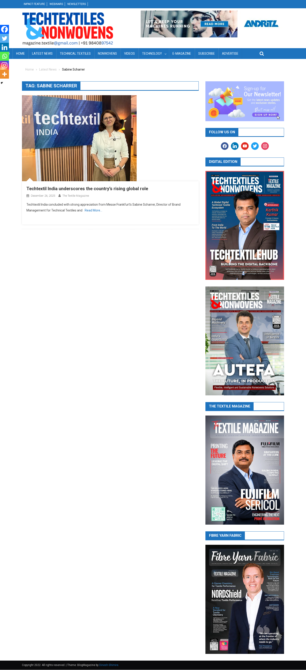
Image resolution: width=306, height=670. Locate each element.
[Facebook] (4, 29)
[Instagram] (4, 65)
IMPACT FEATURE (34, 4)
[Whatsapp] (4, 56)
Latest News (42, 53)
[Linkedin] (4, 47)
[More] (4, 74)
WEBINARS (56, 4)
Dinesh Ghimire (108, 665)
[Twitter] (4, 38)
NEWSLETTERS (76, 4)
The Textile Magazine (75, 195)
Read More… (93, 210)
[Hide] (2, 83)
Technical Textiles (75, 53)
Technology (152, 53)
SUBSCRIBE (206, 53)
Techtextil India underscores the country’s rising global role (87, 188)
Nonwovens (107, 53)
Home (20, 53)
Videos (129, 53)
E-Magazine (181, 53)
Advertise (230, 53)
